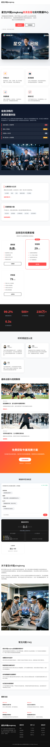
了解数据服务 (29, 25)
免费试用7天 (19, 25)
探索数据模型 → (7, 217)
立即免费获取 (25, 459)
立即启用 (12, 263)
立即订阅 (37, 264)
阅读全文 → (5, 409)
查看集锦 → (5, 439)
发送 (45, 514)
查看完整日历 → (7, 197)
